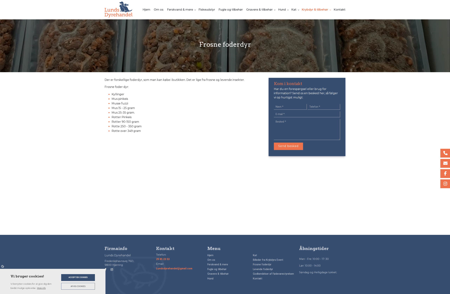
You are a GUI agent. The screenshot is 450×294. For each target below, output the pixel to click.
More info (41, 288)
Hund (210, 278)
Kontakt (257, 278)
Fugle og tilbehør (217, 269)
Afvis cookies (78, 286)
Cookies (3, 266)
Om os (211, 260)
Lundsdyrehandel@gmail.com (174, 268)
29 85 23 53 (162, 259)
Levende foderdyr (263, 269)
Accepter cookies (78, 277)
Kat (255, 255)
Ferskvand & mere (217, 264)
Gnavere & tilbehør (218, 274)
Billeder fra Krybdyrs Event (268, 260)
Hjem (210, 255)
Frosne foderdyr (262, 264)
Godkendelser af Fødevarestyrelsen (273, 274)
